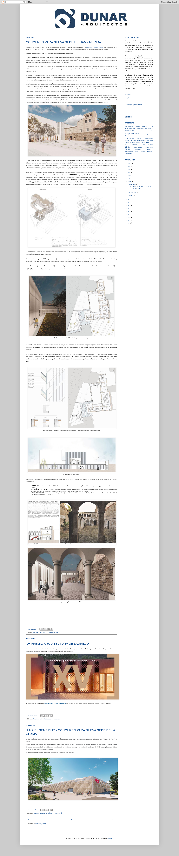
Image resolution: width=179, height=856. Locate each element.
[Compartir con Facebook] (48, 629)
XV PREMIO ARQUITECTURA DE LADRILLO (57, 643)
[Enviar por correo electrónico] (40, 629)
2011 (129, 223)
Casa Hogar (150, 140)
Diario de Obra (138, 145)
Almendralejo (149, 131)
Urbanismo (128, 154)
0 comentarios (32, 716)
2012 (129, 220)
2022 (129, 175)
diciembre (132, 184)
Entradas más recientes (34, 820)
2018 (129, 202)
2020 (129, 181)
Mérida (58, 632)
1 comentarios (32, 629)
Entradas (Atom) (40, 823)
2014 (129, 214)
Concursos (44, 632)
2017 (129, 205)
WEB (128, 98)
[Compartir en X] (46, 629)
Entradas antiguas (110, 820)
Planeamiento (138, 149)
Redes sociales (140, 151)
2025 (129, 167)
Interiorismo (149, 147)
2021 (129, 178)
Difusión (50, 813)
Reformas (150, 151)
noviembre (133, 192)
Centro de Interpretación (132, 142)
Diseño (55, 813)
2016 (129, 208)
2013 (129, 217)
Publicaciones (129, 151)
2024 (129, 169)
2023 (129, 173)
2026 (129, 163)
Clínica (142, 142)
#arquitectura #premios (132, 126)
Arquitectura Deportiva (145, 136)
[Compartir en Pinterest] (51, 629)
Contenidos (128, 145)
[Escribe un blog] (43, 629)
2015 (129, 211)
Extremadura (51, 632)
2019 (129, 199)
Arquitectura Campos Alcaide (94, 47)
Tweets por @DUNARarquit (134, 104)
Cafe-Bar (144, 140)
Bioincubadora (137, 140)
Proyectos (149, 149)
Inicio (73, 820)
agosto (131, 195)
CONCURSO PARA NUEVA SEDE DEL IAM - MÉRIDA (63, 42)
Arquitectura (37, 632)
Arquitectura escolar (47, 719)
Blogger (110, 838)
